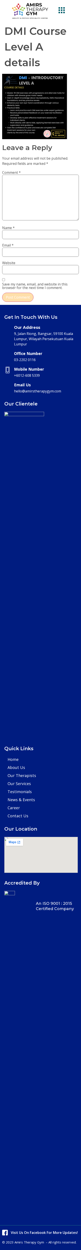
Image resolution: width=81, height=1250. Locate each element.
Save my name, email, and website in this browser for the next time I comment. (35, 285)
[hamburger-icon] (62, 10)
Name (8, 228)
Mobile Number (29, 369)
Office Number (28, 353)
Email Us (22, 384)
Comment (11, 172)
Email (8, 245)
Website (8, 263)
